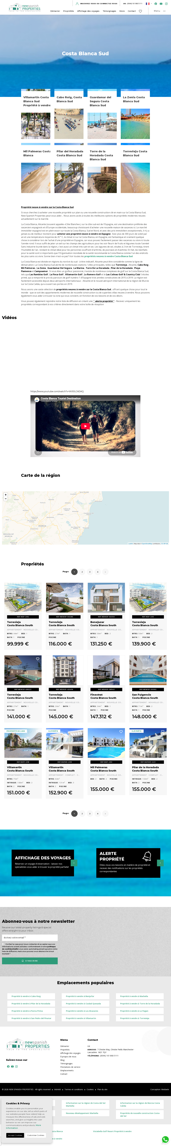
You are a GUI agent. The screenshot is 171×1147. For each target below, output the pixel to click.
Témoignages (109, 11)
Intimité (57, 1089)
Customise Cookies (35, 1135)
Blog (62, 1060)
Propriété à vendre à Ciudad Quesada (83, 1003)
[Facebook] (155, 3)
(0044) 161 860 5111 (132, 3)
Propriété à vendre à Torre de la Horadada (140, 1003)
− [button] (6, 498)
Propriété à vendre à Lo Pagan (134, 1011)
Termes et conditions (74, 1089)
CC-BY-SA (164, 543)
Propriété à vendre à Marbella (134, 996)
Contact (132, 11)
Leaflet (130, 543)
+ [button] (6, 494)
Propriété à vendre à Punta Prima (27, 1011)
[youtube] (160, 3)
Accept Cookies (15, 1135)
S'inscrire (31, 961)
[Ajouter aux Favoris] (38, 586)
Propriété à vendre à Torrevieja (134, 1018)
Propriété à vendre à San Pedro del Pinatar (31, 1018)
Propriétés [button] (68, 11)
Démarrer (55, 11)
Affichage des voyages (88, 11)
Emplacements (67, 1070)
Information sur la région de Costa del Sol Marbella (85, 1104)
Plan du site (102, 1089)
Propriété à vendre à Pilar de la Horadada (31, 1003)
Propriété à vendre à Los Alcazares (82, 1011)
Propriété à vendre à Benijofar (80, 996)
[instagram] (166, 3)
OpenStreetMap (147, 543)
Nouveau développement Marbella (82, 1113)
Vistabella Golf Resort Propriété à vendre (112, 1131)
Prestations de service (70, 1067)
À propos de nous (68, 1056)
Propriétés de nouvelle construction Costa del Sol (140, 1114)
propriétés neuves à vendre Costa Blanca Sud (108, 256)
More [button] (122, 11)
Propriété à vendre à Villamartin (81, 1018)
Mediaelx (165, 1089)
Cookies (90, 1089)
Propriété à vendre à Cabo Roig (26, 996)
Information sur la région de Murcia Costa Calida (140, 1104)
